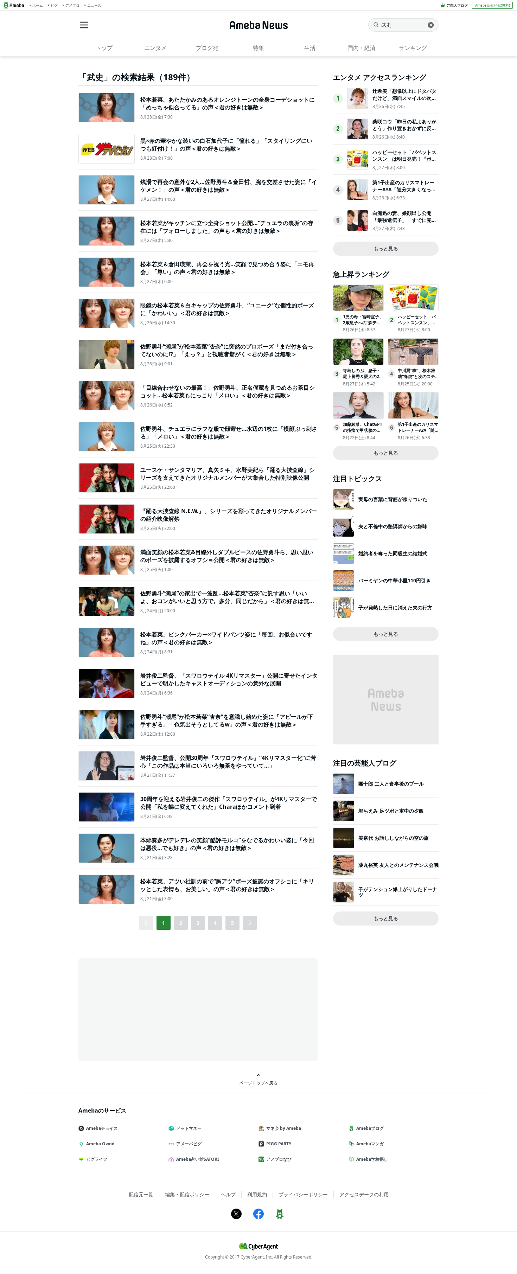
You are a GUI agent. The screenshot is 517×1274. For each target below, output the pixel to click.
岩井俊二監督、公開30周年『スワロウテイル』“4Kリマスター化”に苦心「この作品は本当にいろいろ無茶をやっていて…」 (228, 761)
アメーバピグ (189, 1144)
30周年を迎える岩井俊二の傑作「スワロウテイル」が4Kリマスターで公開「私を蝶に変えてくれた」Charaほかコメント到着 (228, 803)
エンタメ (155, 48)
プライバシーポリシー (303, 1194)
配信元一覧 (141, 1194)
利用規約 (257, 1194)
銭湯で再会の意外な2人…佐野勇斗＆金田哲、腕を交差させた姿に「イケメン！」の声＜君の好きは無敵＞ (228, 185)
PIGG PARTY (278, 1144)
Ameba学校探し (372, 1159)
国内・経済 (361, 48)
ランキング (413, 48)
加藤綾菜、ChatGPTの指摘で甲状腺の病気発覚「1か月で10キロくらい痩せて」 (362, 433)
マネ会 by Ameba (283, 1128)
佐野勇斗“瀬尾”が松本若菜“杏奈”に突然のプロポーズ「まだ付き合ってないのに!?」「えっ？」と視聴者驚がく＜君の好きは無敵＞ (226, 350)
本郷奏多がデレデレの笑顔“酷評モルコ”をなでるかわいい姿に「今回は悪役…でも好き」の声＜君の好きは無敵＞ (227, 844)
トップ (104, 48)
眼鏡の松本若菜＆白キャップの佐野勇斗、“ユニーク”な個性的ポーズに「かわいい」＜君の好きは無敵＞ (227, 309)
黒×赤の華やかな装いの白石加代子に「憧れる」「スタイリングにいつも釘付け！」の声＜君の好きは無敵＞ (226, 144)
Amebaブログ (370, 1128)
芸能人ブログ (457, 5)
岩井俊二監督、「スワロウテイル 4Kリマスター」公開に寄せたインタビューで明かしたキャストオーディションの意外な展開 (229, 679)
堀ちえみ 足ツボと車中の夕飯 (391, 810)
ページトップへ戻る (258, 1083)
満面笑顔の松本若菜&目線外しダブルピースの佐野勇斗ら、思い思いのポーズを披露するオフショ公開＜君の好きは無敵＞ (226, 556)
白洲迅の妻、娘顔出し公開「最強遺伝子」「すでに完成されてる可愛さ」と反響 (404, 220)
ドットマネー (189, 1128)
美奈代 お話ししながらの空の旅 (393, 837)
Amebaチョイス (102, 1128)
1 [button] (163, 923)
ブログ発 (207, 48)
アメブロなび (279, 1159)
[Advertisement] (141, 1009)
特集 (258, 48)
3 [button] (198, 923)
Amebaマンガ (370, 1144)
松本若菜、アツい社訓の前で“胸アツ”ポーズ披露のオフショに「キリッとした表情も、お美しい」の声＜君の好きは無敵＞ (227, 885)
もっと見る (386, 248)
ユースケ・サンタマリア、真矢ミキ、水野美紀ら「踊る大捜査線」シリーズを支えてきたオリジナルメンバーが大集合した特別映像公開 (227, 473)
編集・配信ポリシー (187, 1194)
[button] (250, 923)
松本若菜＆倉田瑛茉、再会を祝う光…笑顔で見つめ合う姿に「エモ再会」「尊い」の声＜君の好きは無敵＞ (227, 268)
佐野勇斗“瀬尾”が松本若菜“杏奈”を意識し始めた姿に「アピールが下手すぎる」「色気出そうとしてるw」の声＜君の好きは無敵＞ (226, 720)
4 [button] (215, 923)
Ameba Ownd (100, 1144)
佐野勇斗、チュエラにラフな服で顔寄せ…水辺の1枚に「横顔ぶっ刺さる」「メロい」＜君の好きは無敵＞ (228, 432)
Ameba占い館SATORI (197, 1159)
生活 (309, 48)
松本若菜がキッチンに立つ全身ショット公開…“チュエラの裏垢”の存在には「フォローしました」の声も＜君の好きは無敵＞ (226, 227)
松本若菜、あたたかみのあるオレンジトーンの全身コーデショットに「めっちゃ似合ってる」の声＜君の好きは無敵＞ (227, 103)
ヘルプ (228, 1194)
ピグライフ (96, 1159)
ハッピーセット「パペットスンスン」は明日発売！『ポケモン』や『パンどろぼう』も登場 (404, 162)
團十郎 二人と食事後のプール (391, 783)
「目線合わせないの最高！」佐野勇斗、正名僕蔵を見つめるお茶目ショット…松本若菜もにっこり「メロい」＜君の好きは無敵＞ (227, 391)
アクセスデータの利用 (364, 1194)
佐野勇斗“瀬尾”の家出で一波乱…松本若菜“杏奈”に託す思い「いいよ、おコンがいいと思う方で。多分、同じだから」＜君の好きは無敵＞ (227, 601)
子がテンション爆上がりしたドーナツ (397, 892)
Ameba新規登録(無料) (492, 5)
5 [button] (232, 923)
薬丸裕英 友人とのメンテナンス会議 (398, 865)
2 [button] (180, 923)
